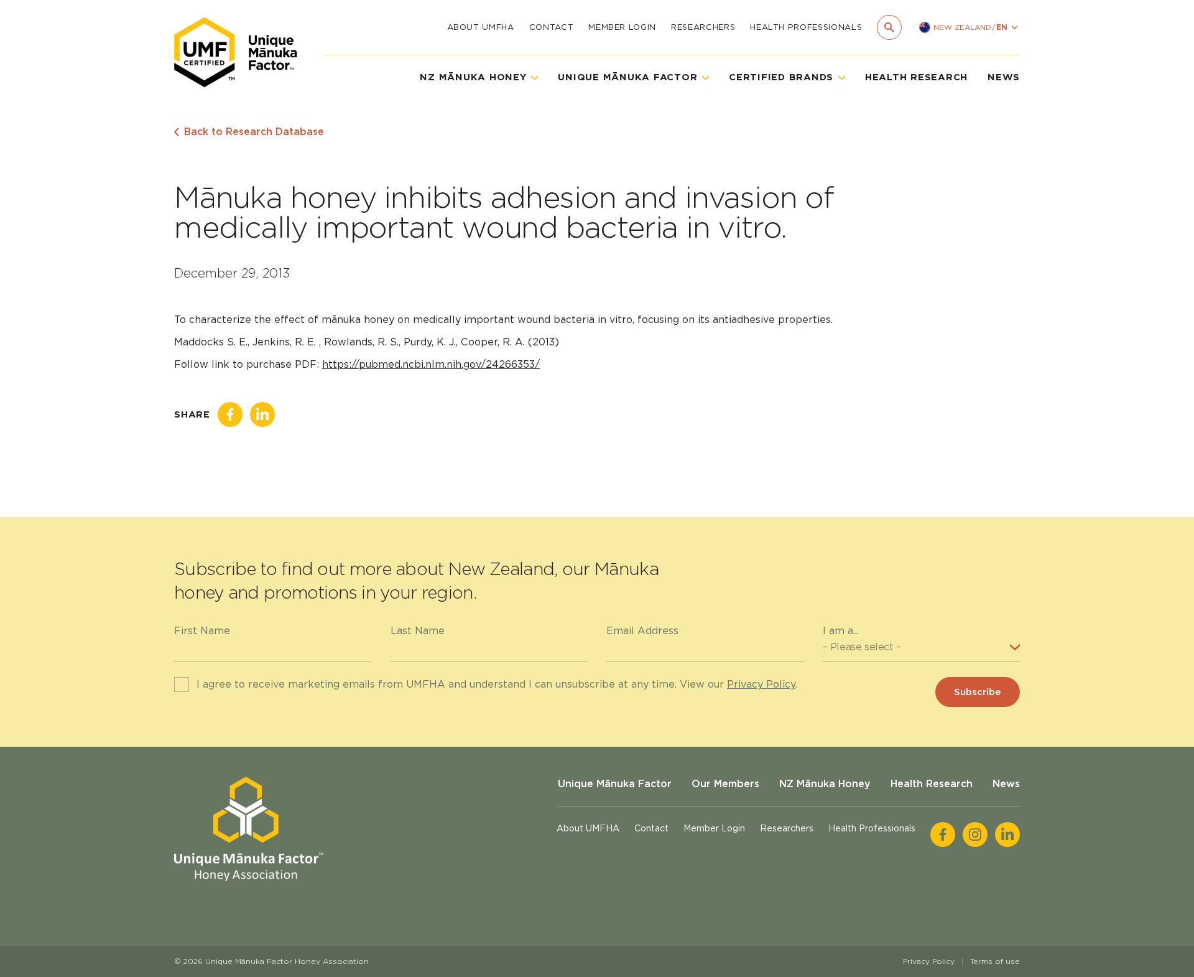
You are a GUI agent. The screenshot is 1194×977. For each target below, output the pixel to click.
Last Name (418, 631)
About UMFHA (480, 27)
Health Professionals (806, 27)
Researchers (703, 27)
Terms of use (995, 961)
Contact (551, 27)
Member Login (622, 27)
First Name (202, 631)
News (1004, 77)
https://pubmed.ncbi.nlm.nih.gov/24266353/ (431, 364)
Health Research (916, 77)
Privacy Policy (761, 684)
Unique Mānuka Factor (615, 784)
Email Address (642, 631)
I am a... (841, 631)
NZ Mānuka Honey (825, 784)
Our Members (725, 784)
